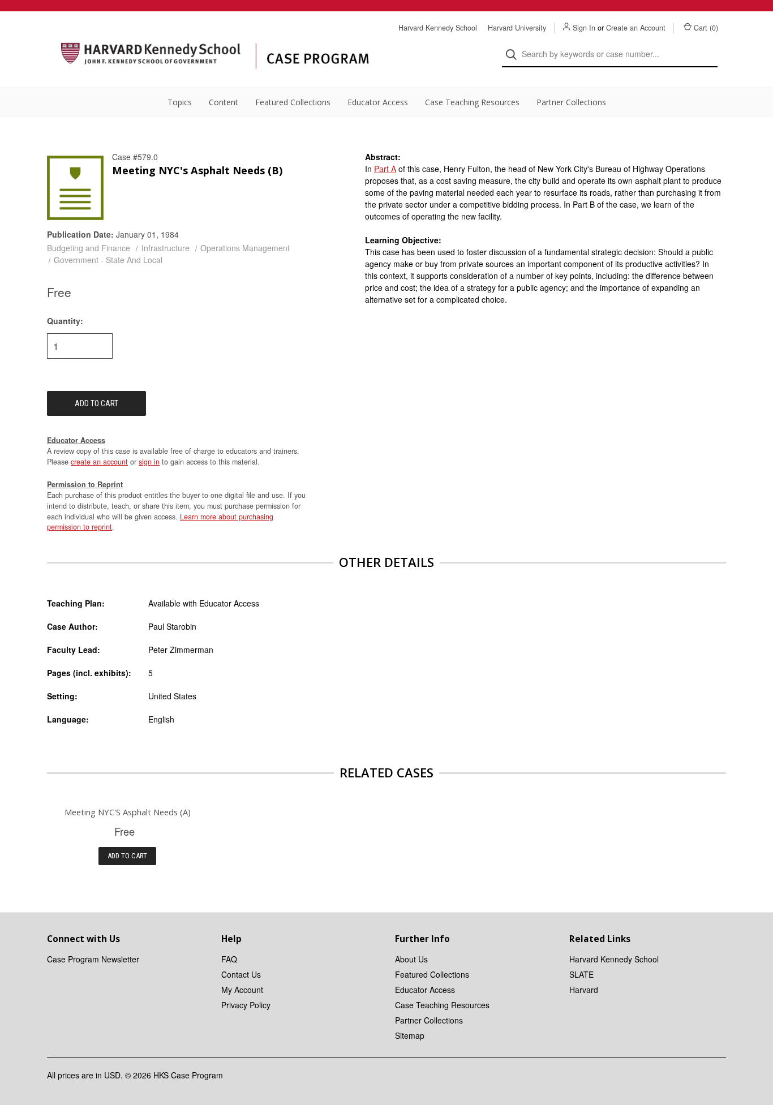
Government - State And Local (108, 259)
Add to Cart (127, 856)
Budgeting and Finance (88, 247)
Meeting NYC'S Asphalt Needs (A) (128, 812)
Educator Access (377, 102)
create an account (99, 462)
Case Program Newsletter (93, 959)
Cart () (706, 28)
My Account (242, 989)
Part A (385, 168)
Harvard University (517, 28)
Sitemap (409, 1035)
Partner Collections (571, 102)
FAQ (229, 959)
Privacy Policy (245, 1005)
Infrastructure (165, 247)
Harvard (583, 989)
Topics (180, 102)
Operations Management (245, 247)
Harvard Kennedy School (437, 28)
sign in (149, 462)
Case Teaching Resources (472, 102)
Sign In (584, 28)
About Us (411, 959)
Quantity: (65, 320)
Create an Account (635, 28)
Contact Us (241, 974)
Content (223, 102)
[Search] (514, 54)
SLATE (581, 974)
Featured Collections (292, 102)
